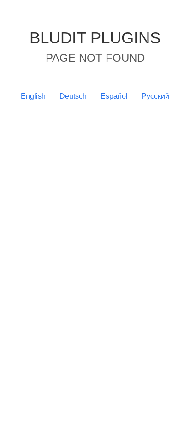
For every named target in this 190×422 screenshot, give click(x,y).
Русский (155, 96)
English (33, 96)
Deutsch (73, 96)
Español (114, 96)
